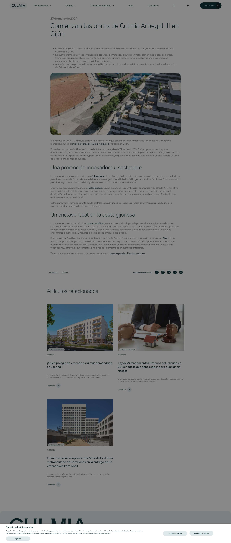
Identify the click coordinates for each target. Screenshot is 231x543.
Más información (104, 533)
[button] (77, 538)
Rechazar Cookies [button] (201, 533)
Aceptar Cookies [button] (175, 533)
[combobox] (228, 526)
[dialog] (115, 533)
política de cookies (25, 533)
